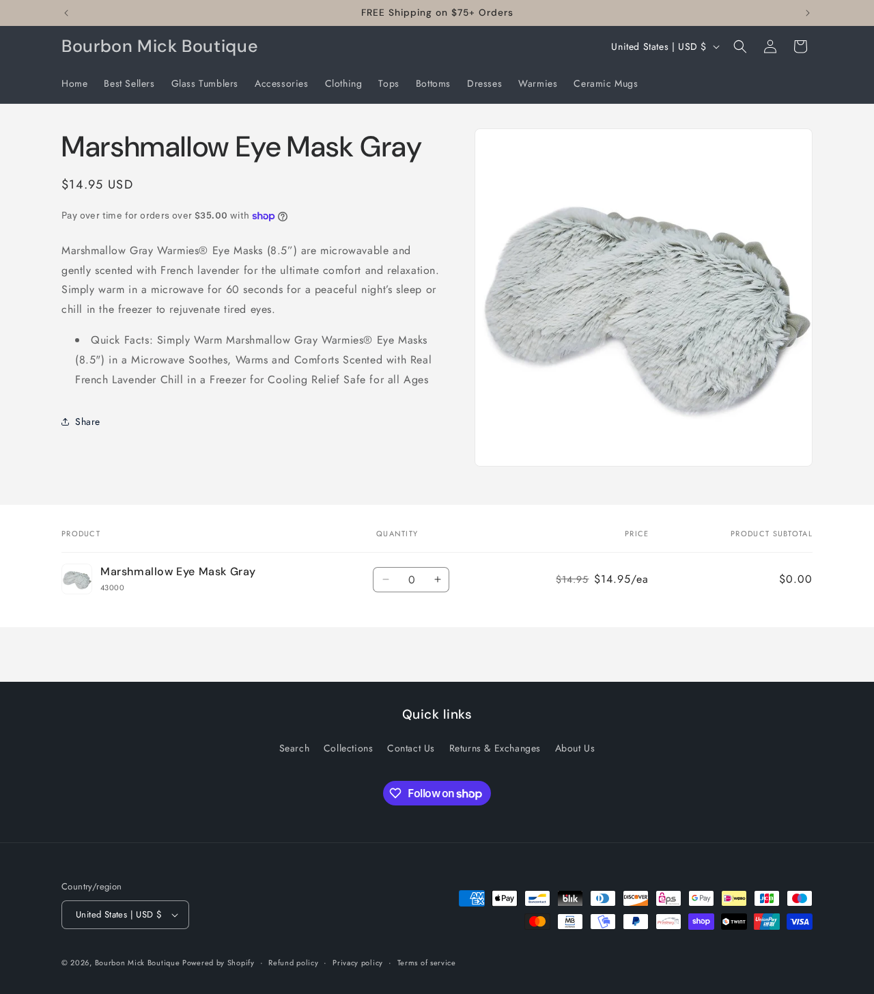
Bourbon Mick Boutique (138, 962)
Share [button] (87, 421)
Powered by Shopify (218, 962)
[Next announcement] (808, 13)
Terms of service (426, 962)
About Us (575, 748)
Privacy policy (358, 962)
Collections (348, 748)
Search (294, 748)
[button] (740, 46)
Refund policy (293, 962)
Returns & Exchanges (495, 748)
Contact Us (411, 748)
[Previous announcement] (66, 13)
